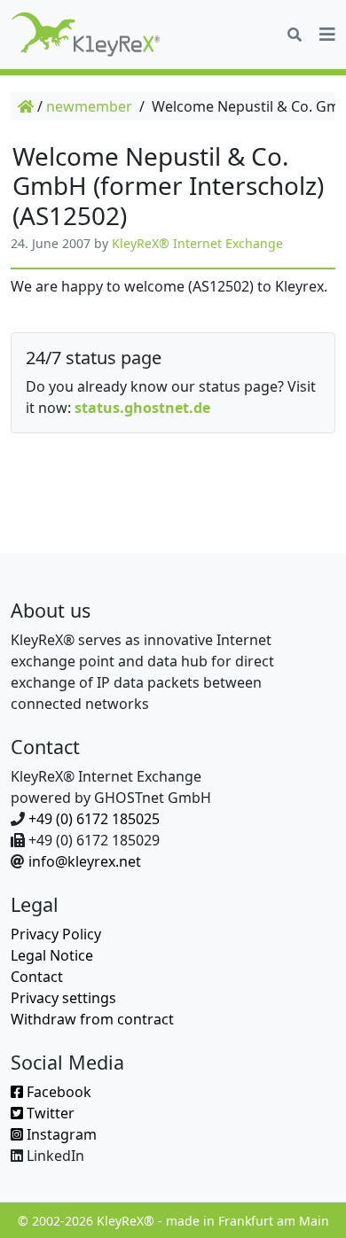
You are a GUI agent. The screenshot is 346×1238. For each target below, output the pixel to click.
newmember (89, 106)
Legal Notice (52, 955)
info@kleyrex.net (84, 861)
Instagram (60, 1134)
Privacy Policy (56, 934)
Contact (37, 976)
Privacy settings (63, 998)
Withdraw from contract (92, 1019)
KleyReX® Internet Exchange (197, 243)
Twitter (49, 1113)
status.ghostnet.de (142, 407)
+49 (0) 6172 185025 (94, 819)
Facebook (57, 1092)
